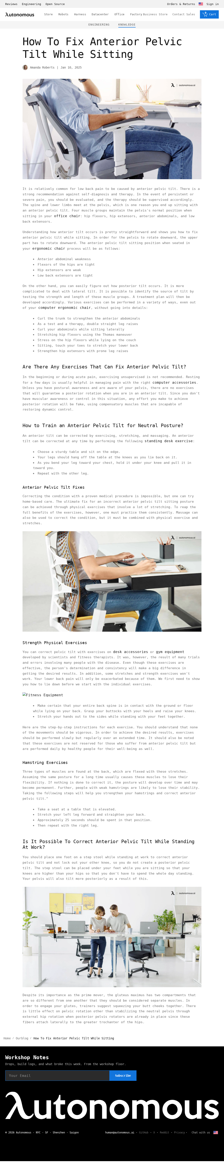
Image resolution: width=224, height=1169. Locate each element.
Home (7, 1038)
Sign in (212, 4)
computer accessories (174, 382)
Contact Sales (183, 14)
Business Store (155, 14)
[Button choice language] (201, 3)
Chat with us (201, 1132)
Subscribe (123, 1075)
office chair (67, 216)
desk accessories (130, 652)
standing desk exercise (169, 441)
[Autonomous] (19, 14)
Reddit (164, 1132)
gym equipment (170, 652)
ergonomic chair (48, 248)
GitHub (143, 1132)
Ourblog (22, 1038)
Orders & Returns (181, 4)
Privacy (179, 1132)
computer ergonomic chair (64, 308)
